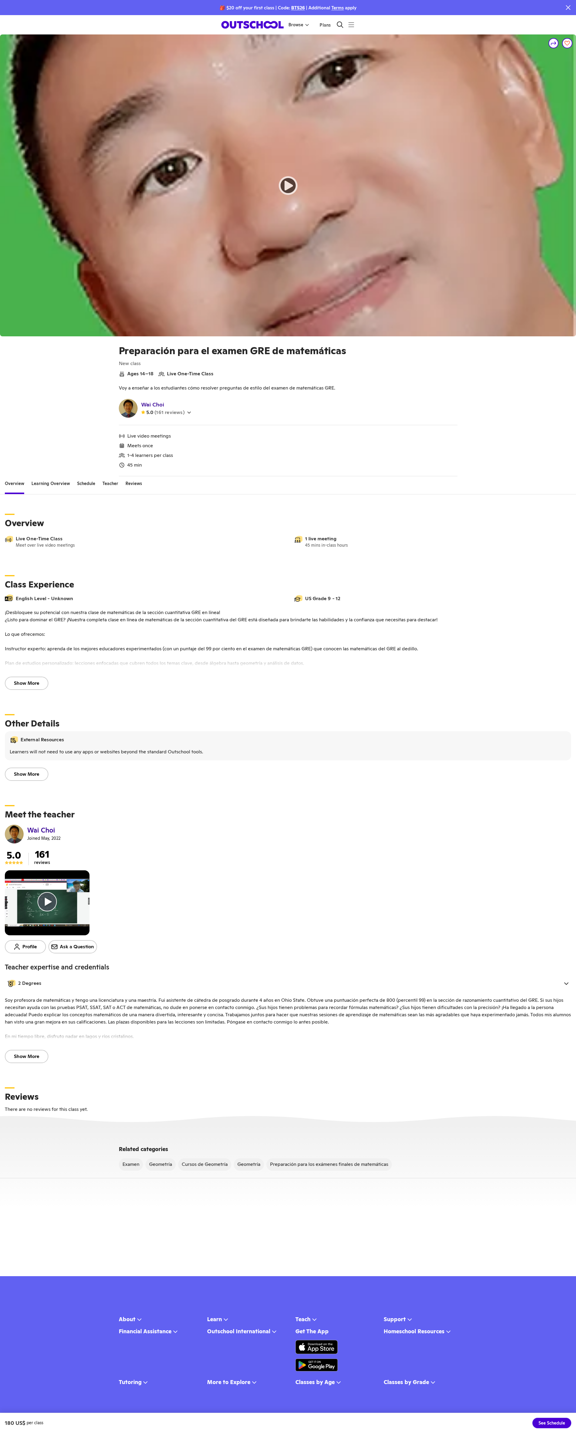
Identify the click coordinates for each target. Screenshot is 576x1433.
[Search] (340, 24)
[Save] (567, 43)
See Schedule (552, 1423)
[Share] (553, 43)
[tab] (14, 483)
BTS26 (298, 8)
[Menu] (351, 24)
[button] (288, 983)
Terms (337, 8)
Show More (26, 683)
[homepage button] (252, 25)
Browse (295, 24)
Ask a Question (77, 946)
